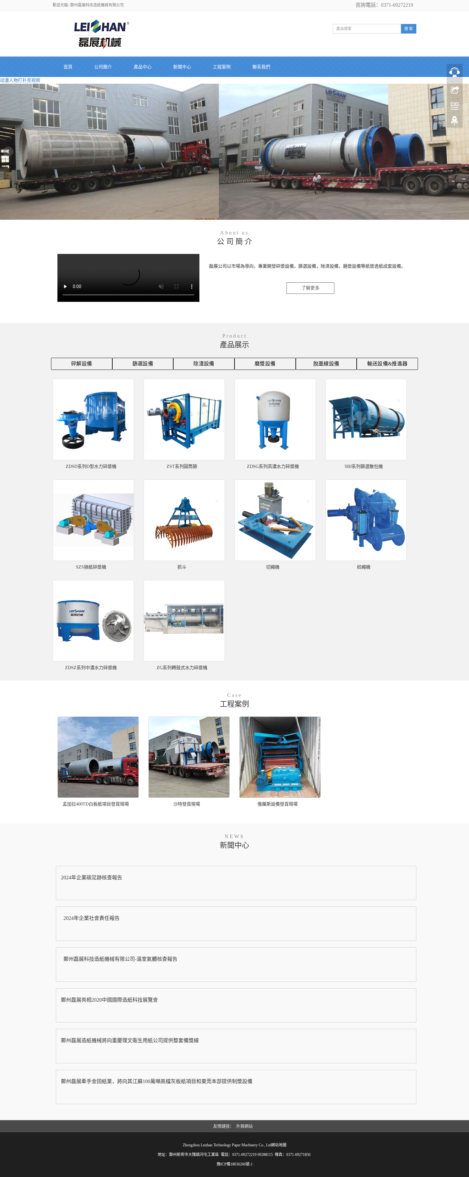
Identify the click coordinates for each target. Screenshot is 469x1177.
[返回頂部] (455, 122)
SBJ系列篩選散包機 (364, 466)
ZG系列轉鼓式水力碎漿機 (182, 667)
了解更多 (310, 288)
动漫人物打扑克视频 (20, 80)
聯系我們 (261, 67)
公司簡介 (103, 67)
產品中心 (143, 67)
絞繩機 (363, 567)
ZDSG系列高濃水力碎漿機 (273, 466)
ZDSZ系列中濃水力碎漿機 (91, 667)
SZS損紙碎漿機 (91, 567)
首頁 (67, 67)
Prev (8, 152)
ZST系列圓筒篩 (182, 466)
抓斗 (181, 567)
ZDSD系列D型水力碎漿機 (91, 466)
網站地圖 (279, 1145)
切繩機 (272, 567)
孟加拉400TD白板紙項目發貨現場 (96, 804)
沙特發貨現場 (186, 804)
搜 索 (408, 29)
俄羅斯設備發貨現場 (277, 804)
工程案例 (222, 67)
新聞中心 (182, 67)
